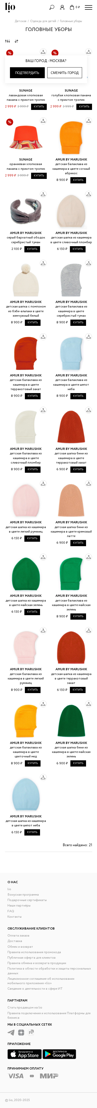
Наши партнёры (19, 905)
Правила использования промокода (34, 952)
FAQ (10, 911)
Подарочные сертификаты (27, 900)
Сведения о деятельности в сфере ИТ (35, 988)
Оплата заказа (18, 935)
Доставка (14, 941)
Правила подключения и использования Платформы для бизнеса (49, 1015)
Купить (39, 107)
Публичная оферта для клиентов (31, 957)
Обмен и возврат (20, 946)
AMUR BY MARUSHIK (71, 159)
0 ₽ (78, 7)
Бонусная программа (23, 894)
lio (9, 889)
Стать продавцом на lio (24, 1007)
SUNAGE (25, 90)
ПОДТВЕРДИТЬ (27, 73)
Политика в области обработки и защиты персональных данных (49, 970)
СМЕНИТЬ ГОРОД (65, 73)
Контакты (14, 916)
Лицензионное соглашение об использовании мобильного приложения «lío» (40, 981)
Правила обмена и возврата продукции (36, 963)
